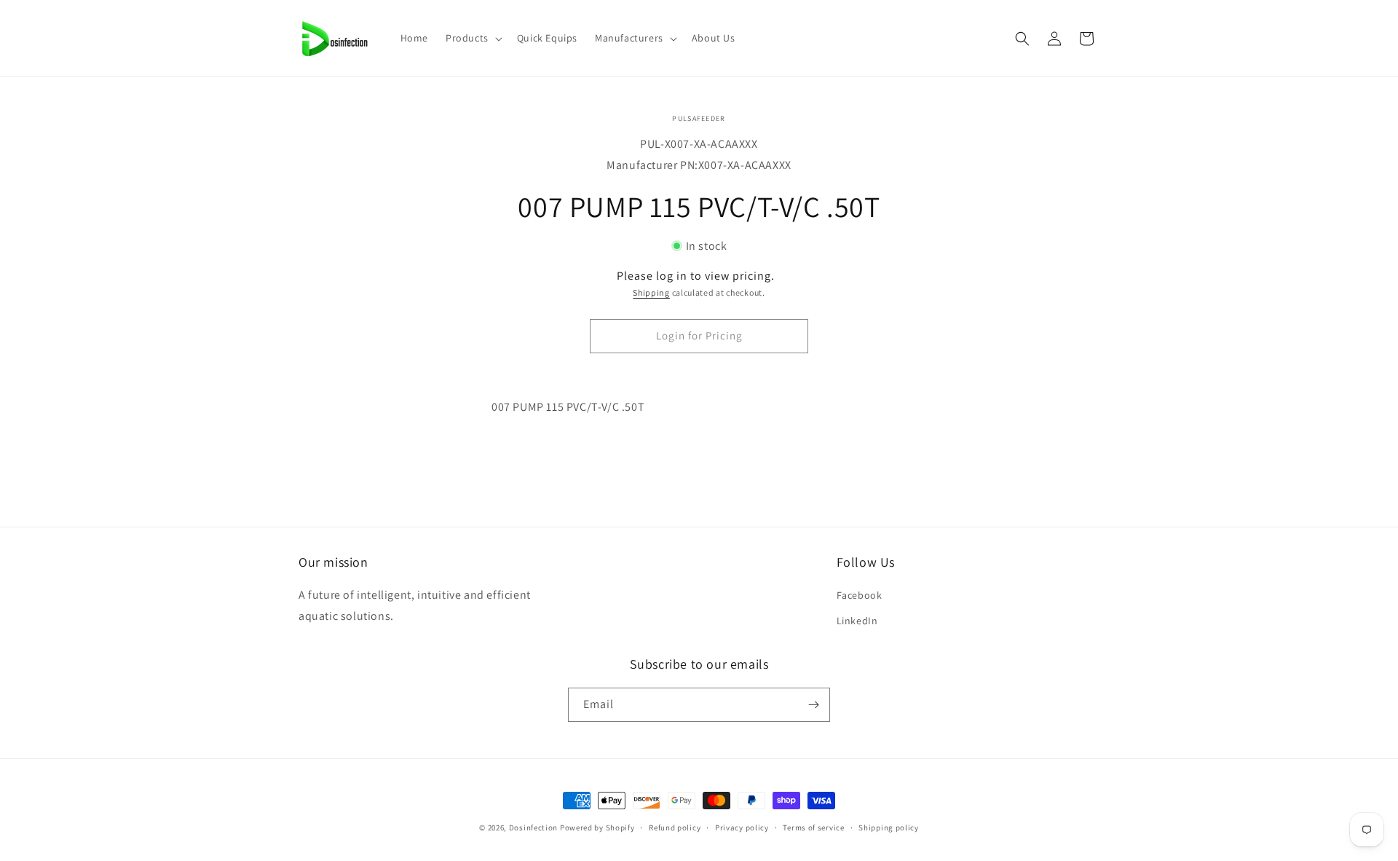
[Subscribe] (813, 705)
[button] (472, 38)
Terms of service (813, 827)
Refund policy (674, 827)
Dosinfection (533, 827)
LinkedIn (857, 620)
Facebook (859, 595)
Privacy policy (742, 827)
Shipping (651, 292)
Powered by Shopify (597, 827)
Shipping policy (888, 827)
